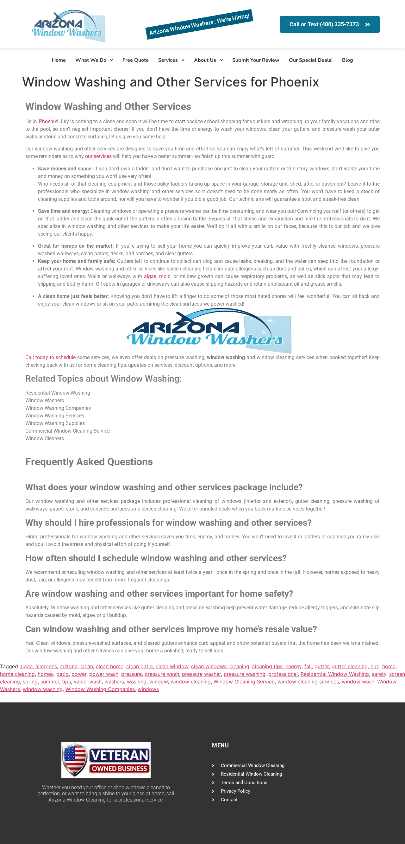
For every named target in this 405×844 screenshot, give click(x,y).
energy (293, 666)
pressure (131, 674)
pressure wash (162, 674)
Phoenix (48, 121)
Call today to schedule (50, 357)
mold (165, 276)
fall (308, 666)
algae (150, 276)
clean (86, 666)
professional (283, 674)
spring (30, 681)
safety (379, 674)
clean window (172, 666)
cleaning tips (267, 666)
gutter (322, 666)
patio (62, 674)
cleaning (239, 666)
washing (136, 681)
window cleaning (191, 681)
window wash (358, 681)
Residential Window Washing (335, 674)
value (80, 681)
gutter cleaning (350, 666)
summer (49, 681)
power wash (103, 674)
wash (95, 681)
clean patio (139, 666)
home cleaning (17, 674)
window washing (43, 689)
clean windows (209, 666)
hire (375, 666)
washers (114, 681)
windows (148, 689)
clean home (109, 666)
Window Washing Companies (100, 689)
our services (98, 156)
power (79, 674)
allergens (46, 666)
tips (66, 681)
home (389, 666)
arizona (69, 666)
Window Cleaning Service (244, 681)
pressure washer (201, 674)
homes (45, 674)
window (158, 681)
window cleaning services (308, 681)
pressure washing (244, 674)
